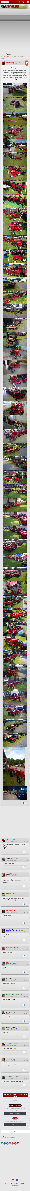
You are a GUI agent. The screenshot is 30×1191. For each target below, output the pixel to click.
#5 (27, 895)
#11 (27, 996)
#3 (27, 860)
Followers (14, 1131)
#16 (27, 1078)
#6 (27, 912)
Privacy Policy (14, 1183)
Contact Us (23, 1183)
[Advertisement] (15, 37)
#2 (27, 841)
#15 (27, 1061)
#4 (27, 876)
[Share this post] (21, 64)
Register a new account (15, 1113)
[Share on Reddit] (13, 1143)
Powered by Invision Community (15, 1187)
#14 (27, 1045)
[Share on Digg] (7, 1143)
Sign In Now (15, 1124)
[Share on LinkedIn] (2, 1143)
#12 (27, 1013)
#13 (27, 1029)
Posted (12, 64)
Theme (6, 1183)
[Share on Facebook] (5, 1143)
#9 (27, 964)
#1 (23, 64)
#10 (27, 980)
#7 (27, 931)
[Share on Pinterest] (18, 1143)
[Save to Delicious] (10, 1143)
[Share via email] (15, 1143)
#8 (27, 949)
